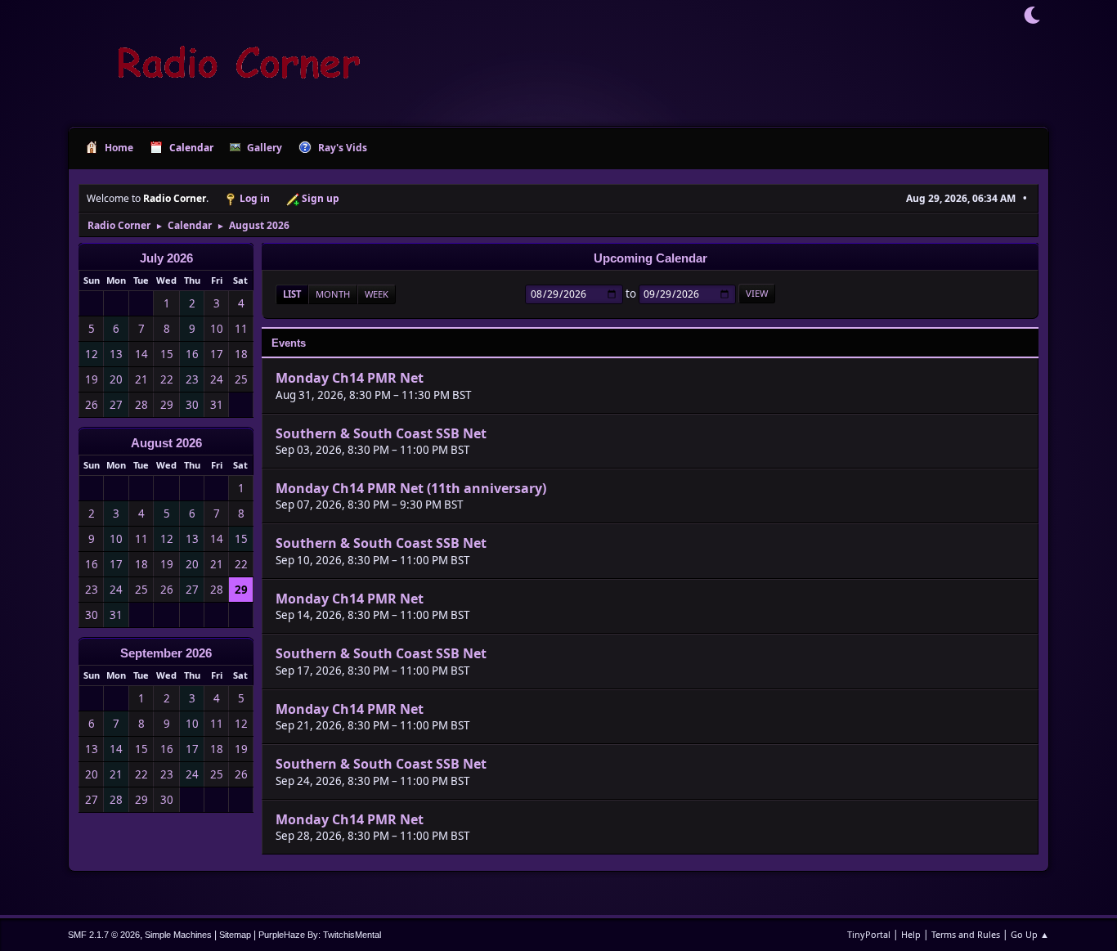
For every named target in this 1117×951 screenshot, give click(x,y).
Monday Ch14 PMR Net (350, 379)
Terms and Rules (965, 934)
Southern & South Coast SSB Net (381, 433)
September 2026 (166, 653)
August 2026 (166, 443)
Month (333, 294)
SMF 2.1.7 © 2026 (104, 935)
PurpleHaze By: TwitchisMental (319, 935)
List (292, 294)
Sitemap (235, 935)
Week (376, 294)
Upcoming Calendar (650, 258)
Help (911, 934)
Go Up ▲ (1030, 934)
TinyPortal (868, 934)
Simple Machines (178, 935)
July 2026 (166, 258)
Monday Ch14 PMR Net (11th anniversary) (411, 488)
